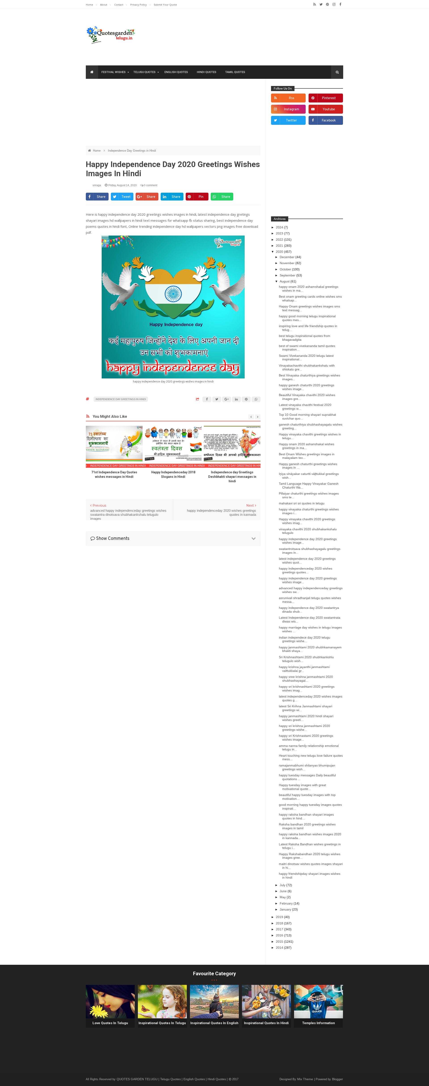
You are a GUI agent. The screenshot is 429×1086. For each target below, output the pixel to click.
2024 (280, 227)
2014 (280, 947)
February (287, 903)
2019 (280, 917)
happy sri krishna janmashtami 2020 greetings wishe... (304, 727)
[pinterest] (327, 4)
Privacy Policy (138, 4)
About (104, 4)
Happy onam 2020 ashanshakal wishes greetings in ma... (306, 446)
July (283, 885)
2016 (280, 935)
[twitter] (321, 4)
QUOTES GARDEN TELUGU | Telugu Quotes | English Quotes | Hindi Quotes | (173, 1079)
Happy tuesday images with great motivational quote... (302, 787)
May (283, 897)
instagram (291, 109)
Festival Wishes (113, 72)
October (286, 269)
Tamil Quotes (235, 72)
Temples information (318, 1023)
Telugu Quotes (144, 72)
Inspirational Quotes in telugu (162, 1023)
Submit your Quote (165, 4)
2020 (280, 251)
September (288, 275)
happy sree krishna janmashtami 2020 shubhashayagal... (306, 678)
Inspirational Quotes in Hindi (266, 1023)
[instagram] (334, 4)
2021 (280, 245)
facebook (329, 120)
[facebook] (340, 4)
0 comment (150, 185)
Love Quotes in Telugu (110, 1023)
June (284, 891)
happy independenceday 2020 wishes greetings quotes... (305, 570)
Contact (119, 4)
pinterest (329, 98)
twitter (291, 120)
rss (291, 98)
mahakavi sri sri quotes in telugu (301, 503)
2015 (280, 941)
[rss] (314, 4)
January (286, 909)
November (287, 263)
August (285, 281)
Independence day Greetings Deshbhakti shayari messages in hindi (232, 476)
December (287, 257)
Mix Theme (305, 1079)
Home (90, 4)
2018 (280, 923)
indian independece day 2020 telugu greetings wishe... (304, 639)
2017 (280, 929)
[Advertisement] (173, 114)
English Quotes (176, 72)
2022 (280, 239)
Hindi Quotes (206, 72)
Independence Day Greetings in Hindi (132, 150)
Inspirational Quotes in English (214, 1023)
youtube (329, 109)
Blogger (337, 1079)
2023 (280, 233)
